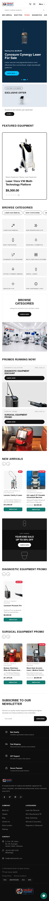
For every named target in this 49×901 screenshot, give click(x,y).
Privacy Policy (6, 876)
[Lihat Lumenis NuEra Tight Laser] (24, 100)
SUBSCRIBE (40, 718)
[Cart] (30, 4)
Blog (3, 818)
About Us (5, 810)
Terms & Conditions (20, 876)
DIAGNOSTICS (37, 15)
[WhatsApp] (21, 797)
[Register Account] (34, 4)
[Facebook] (4, 797)
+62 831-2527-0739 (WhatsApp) (11, 851)
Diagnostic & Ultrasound (34, 825)
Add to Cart (13, 509)
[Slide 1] (21, 79)
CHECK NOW (24, 314)
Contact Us (6, 821)
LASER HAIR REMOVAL (12, 213)
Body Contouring (31, 818)
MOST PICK (18, 15)
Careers (4, 814)
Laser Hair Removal (32, 810)
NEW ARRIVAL (7, 15)
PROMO (27, 15)
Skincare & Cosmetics (33, 821)
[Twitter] (10, 797)
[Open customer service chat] (43, 895)
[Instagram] (15, 797)
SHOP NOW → (12, 73)
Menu (41, 4)
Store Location (7, 825)
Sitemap (5, 829)
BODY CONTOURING (33, 213)
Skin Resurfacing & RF (34, 814)
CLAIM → (9, 114)
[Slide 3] (27, 79)
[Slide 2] (24, 79)
